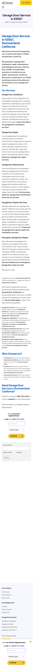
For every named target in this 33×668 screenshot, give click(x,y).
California (27, 278)
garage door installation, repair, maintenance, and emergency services (15, 64)
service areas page (12, 300)
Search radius (7, 452)
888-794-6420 (23, 396)
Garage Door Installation (12, 94)
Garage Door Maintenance (13, 164)
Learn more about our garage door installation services (16, 124)
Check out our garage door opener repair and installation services (16, 230)
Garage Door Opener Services (14, 202)
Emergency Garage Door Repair (15, 237)
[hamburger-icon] (3, 7)
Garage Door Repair (10, 132)
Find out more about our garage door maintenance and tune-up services (16, 195)
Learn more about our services (13, 372)
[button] (30, 641)
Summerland (19, 278)
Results (19, 452)
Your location (7, 445)
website (11, 399)
